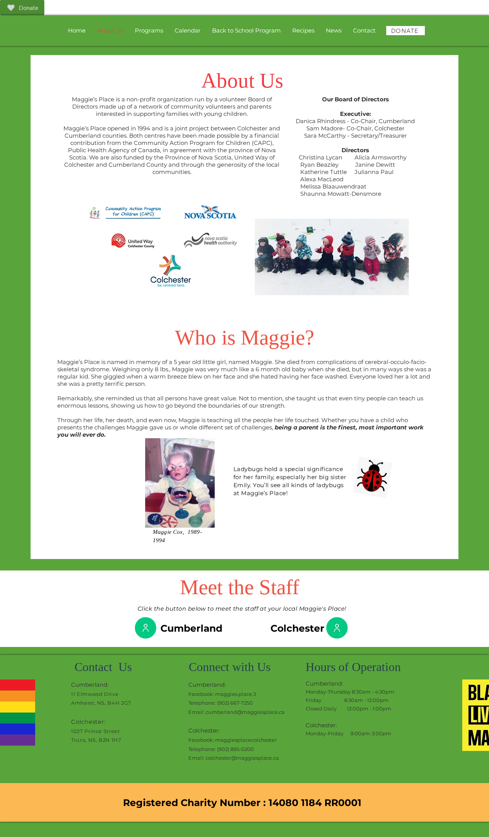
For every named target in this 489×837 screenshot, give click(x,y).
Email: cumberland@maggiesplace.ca (236, 712)
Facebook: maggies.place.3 (222, 694)
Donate (28, 7)
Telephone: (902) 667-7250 (220, 703)
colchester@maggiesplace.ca (242, 758)
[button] (149, 30)
